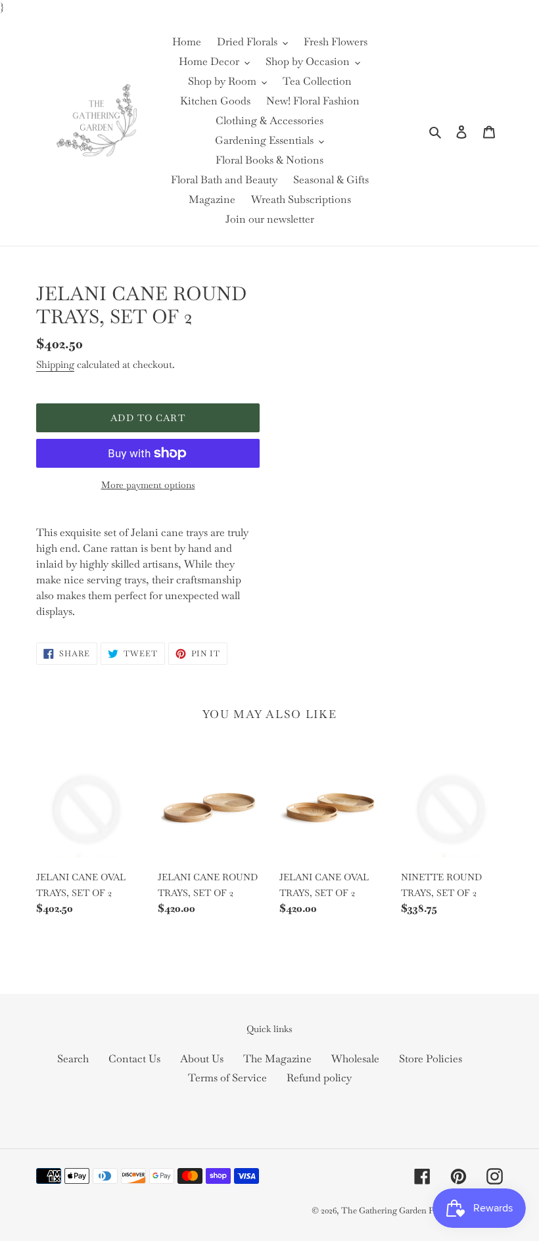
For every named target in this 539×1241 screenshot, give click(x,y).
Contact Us (134, 1059)
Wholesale (355, 1059)
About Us (201, 1059)
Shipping (55, 364)
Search (73, 1059)
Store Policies (430, 1059)
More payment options (148, 485)
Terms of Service (227, 1078)
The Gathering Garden (385, 1210)
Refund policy (319, 1078)
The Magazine (277, 1059)
